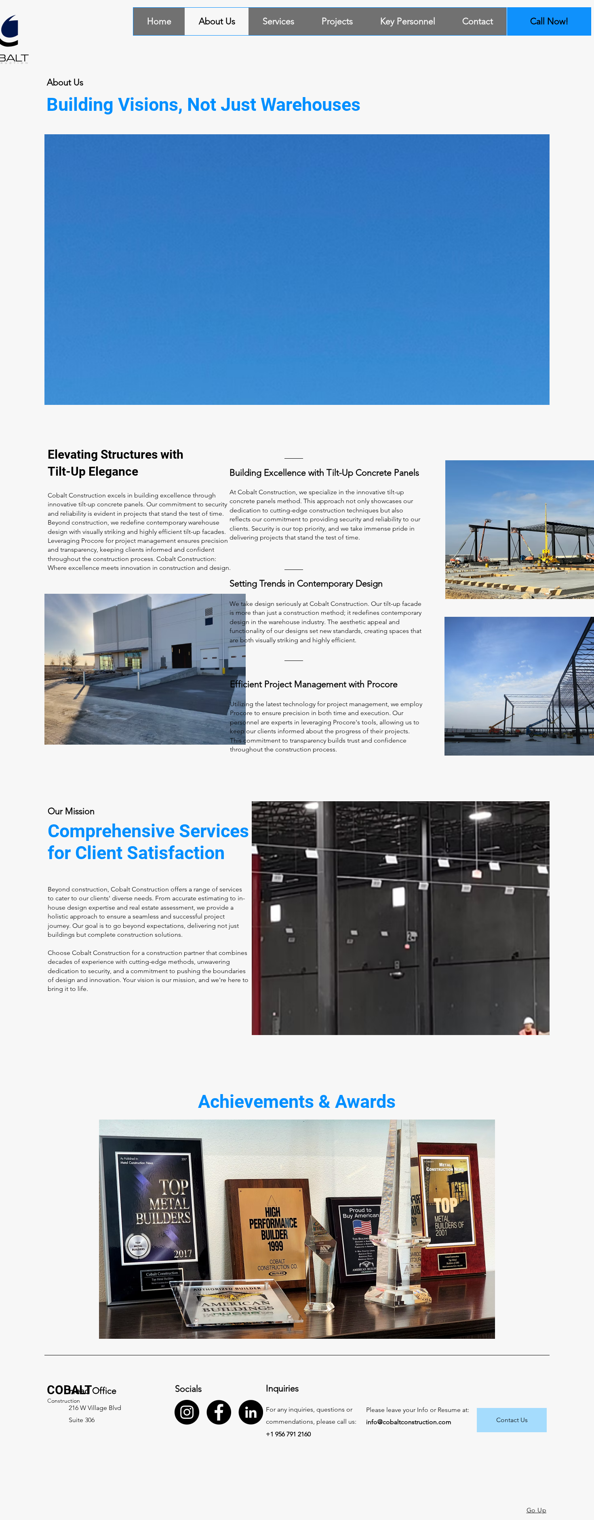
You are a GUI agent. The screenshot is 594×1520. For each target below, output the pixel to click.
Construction (63, 1400)
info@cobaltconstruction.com (408, 1422)
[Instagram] (187, 1412)
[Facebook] (218, 1412)
